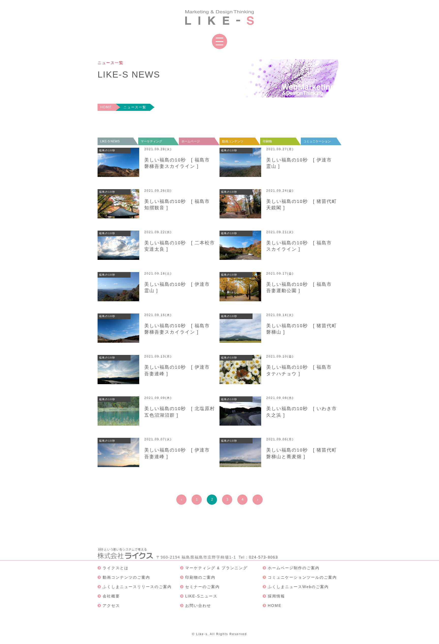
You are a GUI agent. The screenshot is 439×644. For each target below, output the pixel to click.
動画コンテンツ (232, 141)
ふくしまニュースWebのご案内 (298, 587)
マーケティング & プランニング (216, 568)
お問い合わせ (198, 605)
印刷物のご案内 (200, 577)
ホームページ (190, 141)
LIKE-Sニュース (201, 596)
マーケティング (151, 141)
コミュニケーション (317, 141)
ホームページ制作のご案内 (294, 568)
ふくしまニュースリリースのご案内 (137, 587)
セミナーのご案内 (202, 587)
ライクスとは (116, 568)
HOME (106, 107)
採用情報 (276, 596)
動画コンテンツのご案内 (126, 577)
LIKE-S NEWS (110, 141)
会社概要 (111, 596)
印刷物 (267, 141)
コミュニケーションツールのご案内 (302, 577)
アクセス (111, 605)
